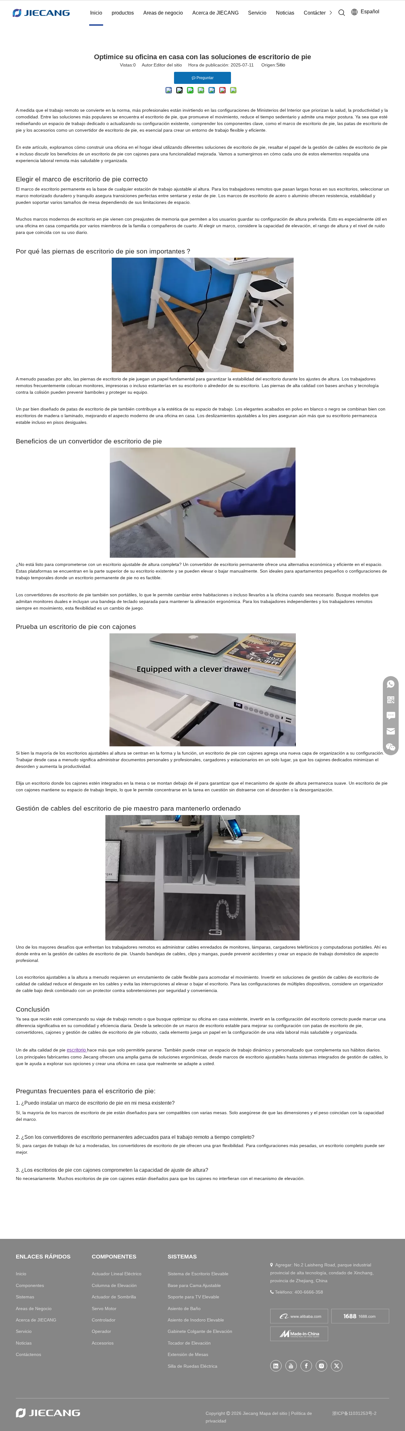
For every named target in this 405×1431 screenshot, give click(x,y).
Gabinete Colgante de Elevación (200, 1331)
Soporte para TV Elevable (193, 1296)
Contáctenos (318, 13)
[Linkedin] (276, 1365)
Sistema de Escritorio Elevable (198, 1273)
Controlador (103, 1319)
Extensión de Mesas (188, 1354)
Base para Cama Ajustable (194, 1285)
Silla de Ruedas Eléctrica (192, 1366)
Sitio (280, 64)
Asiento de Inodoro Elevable (196, 1319)
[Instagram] (321, 1365)
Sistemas (25, 1296)
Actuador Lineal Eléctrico (116, 1273)
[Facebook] (306, 1365)
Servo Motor (104, 1308)
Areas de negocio (163, 13)
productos (123, 13)
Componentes (30, 1285)
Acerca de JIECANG (215, 13)
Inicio (96, 13)
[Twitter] (336, 1365)
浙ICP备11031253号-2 (354, 1413)
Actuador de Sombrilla (114, 1296)
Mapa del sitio (274, 1413)
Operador (101, 1331)
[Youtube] (291, 1365)
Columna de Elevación (114, 1285)
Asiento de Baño (184, 1308)
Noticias (285, 13)
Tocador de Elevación (189, 1343)
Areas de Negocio (34, 1308)
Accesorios (103, 1343)
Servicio (257, 13)
